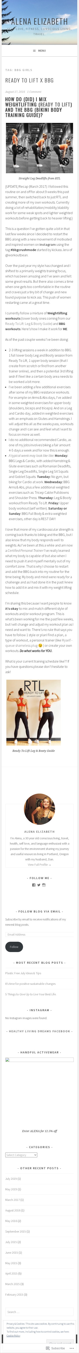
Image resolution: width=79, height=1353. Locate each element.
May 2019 (11, 1189)
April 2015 (11, 1273)
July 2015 (11, 1242)
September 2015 (15, 1231)
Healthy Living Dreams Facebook (39, 1031)
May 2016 (11, 1221)
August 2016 (12, 1210)
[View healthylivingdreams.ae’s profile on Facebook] (34, 885)
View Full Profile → (39, 865)
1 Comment (34, 91)
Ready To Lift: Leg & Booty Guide (28, 323)
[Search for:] (39, 1312)
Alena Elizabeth (39, 21)
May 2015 (11, 1263)
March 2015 (12, 1284)
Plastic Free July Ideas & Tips (23, 973)
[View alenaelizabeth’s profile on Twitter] (39, 885)
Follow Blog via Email (39, 911)
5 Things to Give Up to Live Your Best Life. (30, 994)
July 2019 (11, 1179)
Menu (42, 51)
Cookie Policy (13, 1335)
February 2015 (14, 1295)
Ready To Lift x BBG (29, 80)
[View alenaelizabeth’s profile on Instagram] (44, 885)
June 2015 (11, 1253)
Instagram (48, 244)
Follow (14, 947)
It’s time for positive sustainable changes (30, 984)
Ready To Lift (55, 104)
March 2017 (12, 1200)
